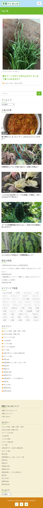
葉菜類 (20, 83)
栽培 (13, 314)
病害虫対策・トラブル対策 (12, 378)
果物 (5, 369)
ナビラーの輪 (8, 347)
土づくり (13, 311)
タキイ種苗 (26, 299)
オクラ (6, 296)
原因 (30, 308)
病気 (5, 381)
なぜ (37, 293)
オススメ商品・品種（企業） (13, 331)
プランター (7, 305)
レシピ (38, 305)
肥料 (19, 317)
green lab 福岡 (8, 293)
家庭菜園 (29, 311)
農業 (20, 320)
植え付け (36, 314)
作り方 (6, 308)
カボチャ (26, 296)
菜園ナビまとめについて (9, 410)
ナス (21, 302)
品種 (5, 311)
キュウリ (36, 296)
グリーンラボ (8, 337)
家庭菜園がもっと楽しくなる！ (13, 362)
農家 (13, 320)
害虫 (21, 311)
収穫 (38, 308)
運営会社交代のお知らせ (10, 265)
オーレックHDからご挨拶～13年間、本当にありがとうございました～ (22, 269)
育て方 (27, 317)
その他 (6, 340)
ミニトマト (29, 305)
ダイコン (6, 302)
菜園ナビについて (7, 413)
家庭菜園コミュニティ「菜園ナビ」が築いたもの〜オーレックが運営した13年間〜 (21, 278)
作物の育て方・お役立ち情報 (13, 353)
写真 (23, 308)
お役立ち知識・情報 (10, 83)
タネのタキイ (36, 299)
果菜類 (6, 372)
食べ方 (36, 320)
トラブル (6, 344)
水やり (6, 317)
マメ (5, 350)
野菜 (28, 320)
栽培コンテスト (24, 314)
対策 (38, 311)
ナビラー (28, 302)
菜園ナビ (36, 317)
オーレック (16, 296)
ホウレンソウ (17, 305)
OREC (18, 293)
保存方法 (14, 308)
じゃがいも (28, 293)
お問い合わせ (6, 416)
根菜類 (6, 375)
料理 (5, 314)
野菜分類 (6, 391)
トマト (14, 302)
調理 (5, 320)
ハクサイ (37, 302)
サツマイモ (7, 299)
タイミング (17, 299)
